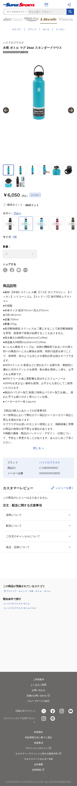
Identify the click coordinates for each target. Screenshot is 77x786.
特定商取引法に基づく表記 (38, 737)
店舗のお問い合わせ (37, 695)
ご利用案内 (38, 679)
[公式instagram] (61, 711)
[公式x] (43, 711)
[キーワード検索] (70, 12)
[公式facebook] (52, 711)
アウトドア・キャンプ (16, 591)
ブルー (17, 213)
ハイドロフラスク (13, 42)
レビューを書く (65, 488)
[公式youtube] (70, 711)
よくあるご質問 (38, 684)
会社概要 (38, 764)
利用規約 (38, 732)
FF (15, 237)
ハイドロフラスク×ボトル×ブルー (21, 608)
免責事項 (38, 742)
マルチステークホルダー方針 (38, 759)
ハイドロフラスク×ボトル (18, 603)
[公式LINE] (52, 718)
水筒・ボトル (35, 591)
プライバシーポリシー (36, 748)
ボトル (47, 591)
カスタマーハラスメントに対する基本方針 (36, 753)
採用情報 (36, 769)
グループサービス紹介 (38, 701)
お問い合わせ (38, 690)
